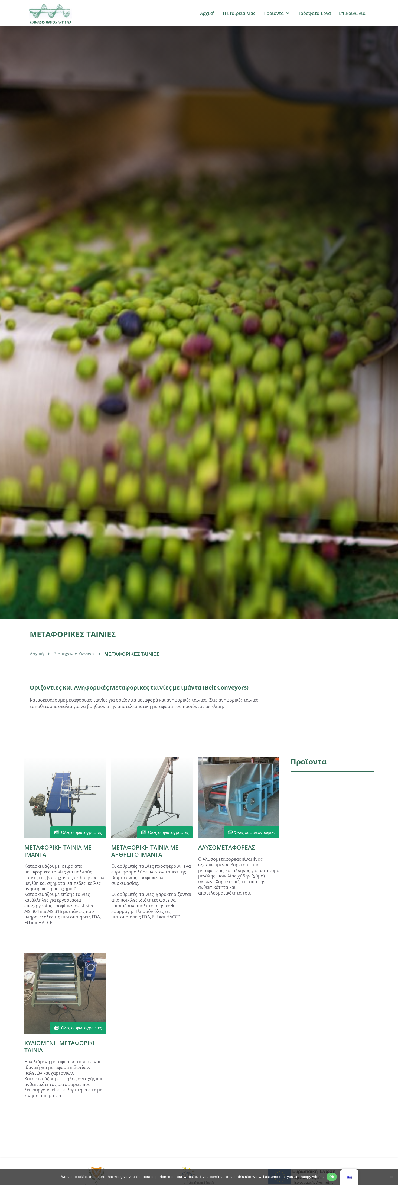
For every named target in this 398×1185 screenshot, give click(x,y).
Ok (331, 1176)
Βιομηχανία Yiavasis (74, 654)
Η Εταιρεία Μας (239, 13)
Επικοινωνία (352, 13)
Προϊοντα (273, 13)
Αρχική (207, 13)
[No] (391, 1177)
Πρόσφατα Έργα (314, 13)
